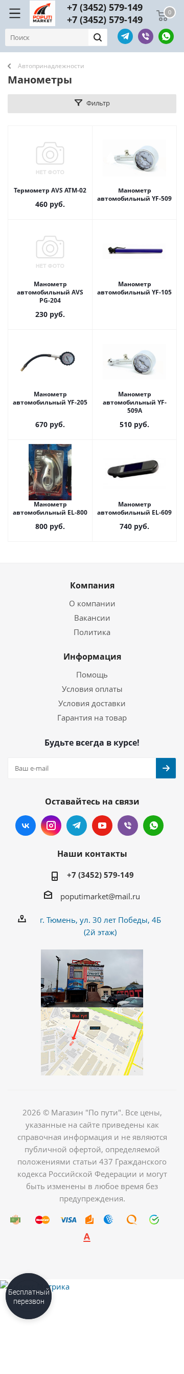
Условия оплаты (92, 689)
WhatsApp (166, 36)
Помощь (92, 674)
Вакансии (92, 617)
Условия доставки (92, 703)
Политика (92, 632)
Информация (92, 656)
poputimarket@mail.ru (100, 896)
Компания (92, 585)
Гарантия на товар (92, 717)
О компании (92, 603)
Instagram (51, 825)
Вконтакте (25, 825)
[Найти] (97, 37)
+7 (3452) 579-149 (105, 7)
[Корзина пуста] (162, 16)
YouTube (102, 825)
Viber (145, 36)
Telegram (125, 36)
